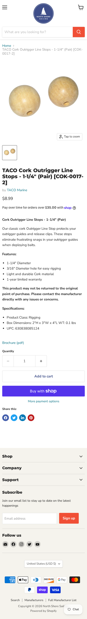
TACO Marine (17, 190)
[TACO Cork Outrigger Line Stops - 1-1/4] (9, 153)
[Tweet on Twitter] (14, 417)
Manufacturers (34, 600)
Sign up (69, 518)
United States (41, 564)
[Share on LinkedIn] (22, 417)
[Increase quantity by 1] (41, 361)
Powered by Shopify (43, 611)
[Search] (79, 32)
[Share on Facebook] (5, 417)
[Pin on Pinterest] (31, 417)
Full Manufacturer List (62, 600)
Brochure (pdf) (13, 343)
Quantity (8, 351)
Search (15, 600)
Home (6, 46)
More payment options (43, 401)
